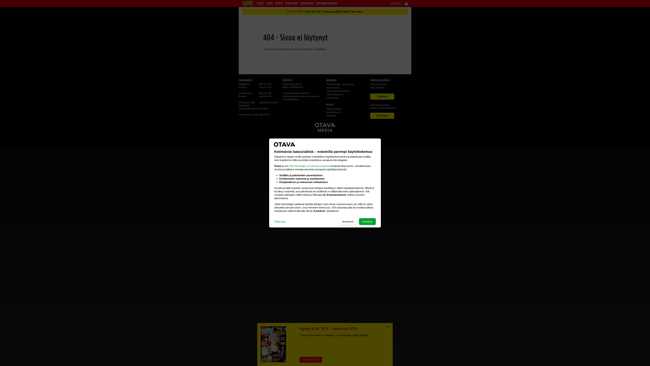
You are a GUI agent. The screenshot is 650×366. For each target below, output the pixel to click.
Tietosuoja (279, 221)
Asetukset (347, 221)
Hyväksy (367, 221)
